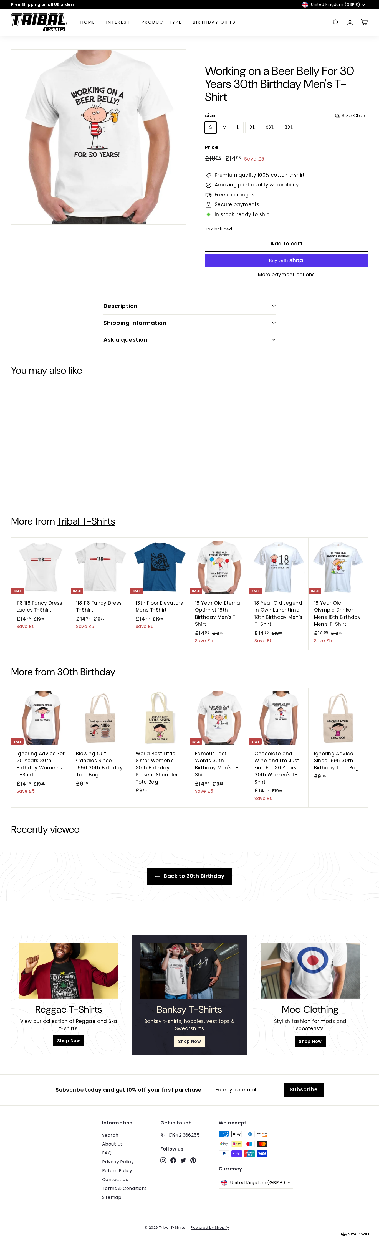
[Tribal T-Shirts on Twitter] (192, 658)
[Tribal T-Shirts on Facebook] (182, 658)
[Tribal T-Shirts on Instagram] (173, 658)
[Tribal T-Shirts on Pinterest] (201, 658)
